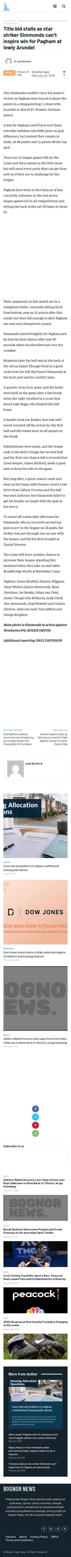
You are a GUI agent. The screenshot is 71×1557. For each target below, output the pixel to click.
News (6, 1272)
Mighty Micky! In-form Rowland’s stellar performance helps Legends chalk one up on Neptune (32, 1451)
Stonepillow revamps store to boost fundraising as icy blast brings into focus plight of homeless (18, 739)
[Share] (57, 1529)
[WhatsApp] (35, 1133)
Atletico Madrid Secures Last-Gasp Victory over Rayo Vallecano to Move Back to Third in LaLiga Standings (34, 1183)
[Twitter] (35, 1117)
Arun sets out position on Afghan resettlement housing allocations (32, 1408)
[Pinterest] (35, 1125)
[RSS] (51, 1529)
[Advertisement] (35, 256)
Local (6, 862)
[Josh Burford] (9, 61)
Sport (6, 1176)
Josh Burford (24, 61)
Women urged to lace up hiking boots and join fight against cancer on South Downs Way (53, 739)
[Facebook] (35, 1108)
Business (8, 948)
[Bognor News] (6, 6)
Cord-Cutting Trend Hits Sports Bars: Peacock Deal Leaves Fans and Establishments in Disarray (34, 1277)
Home (6, 20)
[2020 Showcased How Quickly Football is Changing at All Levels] (35, 1347)
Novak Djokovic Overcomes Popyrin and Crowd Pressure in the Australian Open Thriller (32, 1231)
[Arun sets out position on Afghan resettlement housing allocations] (35, 1391)
